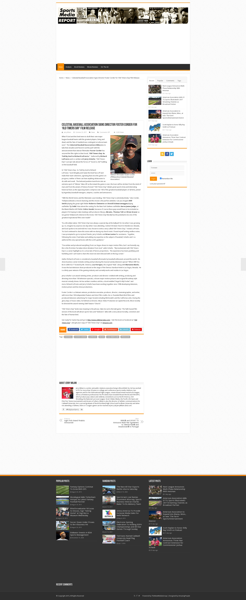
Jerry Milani (67, 132)
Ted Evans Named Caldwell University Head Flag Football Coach (128, 538)
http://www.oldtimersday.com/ (99, 320)
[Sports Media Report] (123, 15)
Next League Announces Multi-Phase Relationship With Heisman (174, 88)
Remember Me (167, 179)
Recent (151, 81)
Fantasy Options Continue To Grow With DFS (81, 488)
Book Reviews (79, 67)
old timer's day (112, 337)
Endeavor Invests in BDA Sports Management (81, 533)
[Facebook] (167, 154)
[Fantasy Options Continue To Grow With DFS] (62, 490)
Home (61, 78)
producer (125, 337)
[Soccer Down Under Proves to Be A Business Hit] (62, 525)
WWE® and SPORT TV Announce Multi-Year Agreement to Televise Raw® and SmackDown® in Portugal (126, 423)
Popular (160, 81)
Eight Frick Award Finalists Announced (74, 421)
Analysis (68, 67)
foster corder (80, 337)
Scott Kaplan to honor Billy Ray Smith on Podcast (175, 529)
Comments (170, 81)
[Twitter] (172, 154)
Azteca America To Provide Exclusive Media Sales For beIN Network (128, 513)
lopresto (93, 337)
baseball (68, 337)
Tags (179, 81)
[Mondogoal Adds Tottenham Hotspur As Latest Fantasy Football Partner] (62, 500)
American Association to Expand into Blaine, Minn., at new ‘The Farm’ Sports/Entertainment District (167, 516)
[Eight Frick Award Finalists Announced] (2, 264)
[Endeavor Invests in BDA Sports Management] (62, 535)
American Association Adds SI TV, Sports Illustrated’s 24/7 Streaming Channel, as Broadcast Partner (175, 501)
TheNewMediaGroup (159, 596)
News (61, 67)
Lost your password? (157, 184)
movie (102, 337)
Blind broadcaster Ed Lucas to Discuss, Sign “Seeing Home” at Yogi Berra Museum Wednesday (82, 512)
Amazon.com (107, 323)
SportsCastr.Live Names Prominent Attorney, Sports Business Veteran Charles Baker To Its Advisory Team (129, 500)
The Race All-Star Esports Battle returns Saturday (128, 488)
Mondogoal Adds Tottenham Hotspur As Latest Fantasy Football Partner (82, 499)
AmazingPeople (184, 596)
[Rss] (162, 154)
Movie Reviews (92, 67)
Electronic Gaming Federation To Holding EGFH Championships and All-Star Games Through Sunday (129, 525)
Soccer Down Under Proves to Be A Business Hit (82, 523)
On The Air (105, 67)
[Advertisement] (141, 43)
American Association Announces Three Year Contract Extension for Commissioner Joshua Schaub (166, 543)
